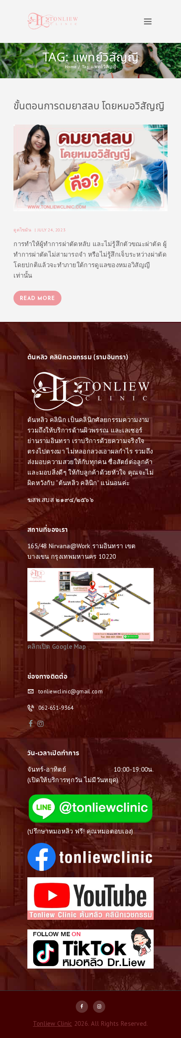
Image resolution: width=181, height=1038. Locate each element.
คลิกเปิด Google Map (56, 646)
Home (70, 66)
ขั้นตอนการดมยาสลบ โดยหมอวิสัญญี (89, 107)
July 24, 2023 (51, 230)
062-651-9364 (56, 707)
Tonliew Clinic (52, 1023)
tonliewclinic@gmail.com (70, 691)
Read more (37, 298)
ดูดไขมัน (22, 230)
